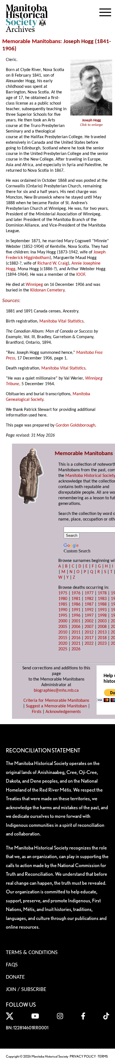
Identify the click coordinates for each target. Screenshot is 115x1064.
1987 (89, 604)
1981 (75, 599)
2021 (75, 643)
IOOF (80, 274)
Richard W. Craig (52, 263)
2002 (89, 621)
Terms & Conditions (32, 952)
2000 (62, 621)
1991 (75, 610)
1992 (89, 610)
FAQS (12, 965)
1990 (62, 610)
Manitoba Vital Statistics (61, 321)
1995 (62, 615)
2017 (89, 638)
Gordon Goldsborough (75, 425)
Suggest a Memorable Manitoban (56, 706)
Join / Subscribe (26, 989)
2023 (102, 643)
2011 (75, 632)
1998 (102, 615)
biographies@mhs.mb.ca (56, 690)
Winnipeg (34, 285)
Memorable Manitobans (31, 41)
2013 (102, 632)
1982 (89, 599)
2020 (62, 643)
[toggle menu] (105, 11)
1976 (75, 593)
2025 (62, 649)
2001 (75, 621)
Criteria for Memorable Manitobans (56, 700)
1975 (62, 593)
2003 (102, 621)
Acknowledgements (63, 712)
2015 (62, 638)
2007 (89, 627)
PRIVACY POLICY (83, 1056)
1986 (75, 604)
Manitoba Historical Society (90, 476)
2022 (89, 643)
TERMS (103, 1056)
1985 (62, 604)
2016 (75, 638)
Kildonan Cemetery (47, 290)
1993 (102, 610)
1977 (89, 593)
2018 (102, 638)
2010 (62, 632)
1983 (102, 599)
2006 (75, 627)
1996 (75, 615)
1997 (89, 615)
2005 (62, 627)
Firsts (36, 712)
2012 (89, 632)
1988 (102, 604)
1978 (102, 593)
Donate (15, 977)
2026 (75, 649)
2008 (102, 627)
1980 (62, 599)
